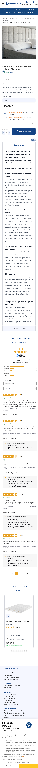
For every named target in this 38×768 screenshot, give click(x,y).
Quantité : (5, 129)
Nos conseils (8, 688)
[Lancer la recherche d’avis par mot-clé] (35, 388)
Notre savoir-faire (9, 673)
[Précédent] (5, 10)
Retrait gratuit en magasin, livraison (15, 713)
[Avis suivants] (27, 573)
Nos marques (8, 675)
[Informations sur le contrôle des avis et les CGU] (30, 359)
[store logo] (13, 3)
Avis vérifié (8, 398)
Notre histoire (8, 671)
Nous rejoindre (8, 700)
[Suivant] (33, 10)
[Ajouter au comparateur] (33, 140)
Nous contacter (9, 696)
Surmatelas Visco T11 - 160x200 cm (19, 621)
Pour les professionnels (11, 677)
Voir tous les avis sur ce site (20, 362)
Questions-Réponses (10, 694)
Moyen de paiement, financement (14, 715)
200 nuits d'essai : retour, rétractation (16, 711)
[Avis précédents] (12, 573)
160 (5, 100)
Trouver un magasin (10, 698)
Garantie (6, 717)
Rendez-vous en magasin (12, 686)
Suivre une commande (11, 704)
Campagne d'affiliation (11, 679)
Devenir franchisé (9, 702)
